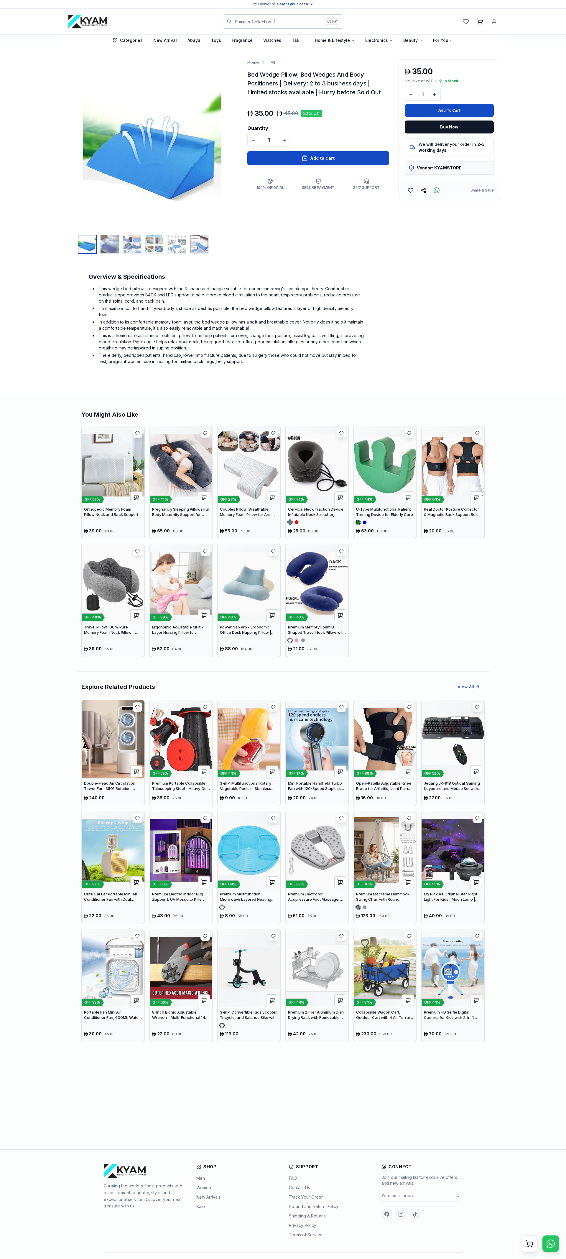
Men (200, 1178)
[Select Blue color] (365, 522)
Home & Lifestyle (332, 40)
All (273, 62)
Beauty (410, 40)
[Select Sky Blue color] (228, 907)
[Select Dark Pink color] (228, 1025)
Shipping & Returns (307, 1215)
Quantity (257, 128)
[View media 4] (154, 244)
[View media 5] (176, 244)
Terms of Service (306, 1234)
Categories (131, 40)
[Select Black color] (303, 640)
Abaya (193, 40)
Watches (272, 40)
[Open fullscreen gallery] (229, 68)
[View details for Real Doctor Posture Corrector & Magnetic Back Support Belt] (453, 482)
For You (440, 40)
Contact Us (299, 1187)
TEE (296, 40)
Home (253, 62)
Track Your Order (306, 1196)
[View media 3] (132, 244)
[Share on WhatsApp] (436, 190)
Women (203, 1187)
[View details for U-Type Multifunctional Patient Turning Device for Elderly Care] (385, 482)
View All (466, 686)
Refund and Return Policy (313, 1206)
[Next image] (232, 145)
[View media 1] (87, 244)
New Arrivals (208, 1196)
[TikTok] (415, 1214)
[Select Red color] (296, 522)
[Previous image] (71, 145)
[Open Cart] (529, 1243)
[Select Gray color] (290, 522)
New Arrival (165, 40)
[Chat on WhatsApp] (550, 1243)
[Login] (494, 21)
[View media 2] (109, 244)
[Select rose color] (222, 907)
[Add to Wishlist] (411, 190)
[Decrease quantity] (253, 140)
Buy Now (449, 126)
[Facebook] (386, 1214)
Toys (216, 40)
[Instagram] (401, 1214)
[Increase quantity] (284, 140)
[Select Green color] (358, 522)
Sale (200, 1206)
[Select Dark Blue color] (290, 640)
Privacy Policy (302, 1225)
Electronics (376, 40)
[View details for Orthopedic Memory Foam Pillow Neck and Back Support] (113, 482)
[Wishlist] (466, 21)
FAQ (293, 1178)
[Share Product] (424, 190)
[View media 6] (199, 244)
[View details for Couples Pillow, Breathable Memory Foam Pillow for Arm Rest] (249, 482)
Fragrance (242, 40)
